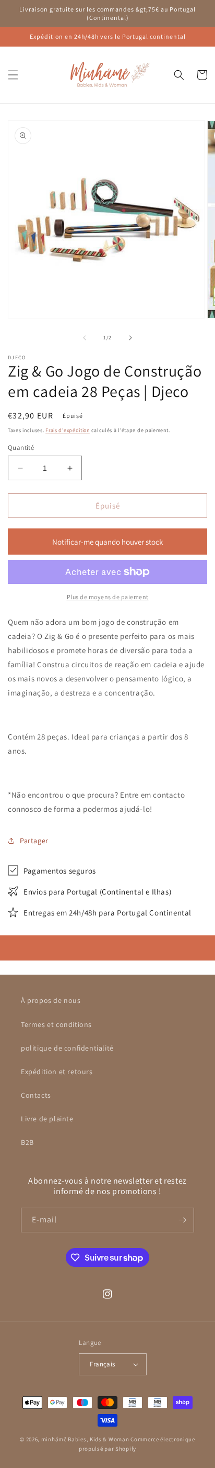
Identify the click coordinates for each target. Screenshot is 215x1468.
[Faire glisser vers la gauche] (84, 337)
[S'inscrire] (182, 1220)
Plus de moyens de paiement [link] (108, 597)
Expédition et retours (57, 1071)
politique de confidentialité (67, 1048)
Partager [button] (34, 840)
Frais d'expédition (67, 430)
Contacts (36, 1095)
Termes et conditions (56, 1024)
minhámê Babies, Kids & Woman (85, 1439)
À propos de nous (51, 1000)
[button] (13, 74)
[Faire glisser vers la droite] (130, 337)
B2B (27, 1142)
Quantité (21, 447)
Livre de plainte (47, 1118)
